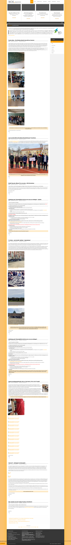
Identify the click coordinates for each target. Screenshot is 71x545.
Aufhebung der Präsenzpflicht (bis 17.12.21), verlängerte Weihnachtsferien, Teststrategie (21, 518)
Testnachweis (45, 349)
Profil (35, 1)
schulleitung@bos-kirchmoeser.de (12, 538)
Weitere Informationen (4, 544)
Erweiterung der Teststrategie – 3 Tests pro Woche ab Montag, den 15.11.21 (19, 521)
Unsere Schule (39, 1)
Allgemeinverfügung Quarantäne (29, 507)
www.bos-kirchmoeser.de (11, 539)
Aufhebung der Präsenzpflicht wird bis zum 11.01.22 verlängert (22, 339)
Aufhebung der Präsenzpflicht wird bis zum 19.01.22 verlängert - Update (24, 199)
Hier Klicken (14, 17)
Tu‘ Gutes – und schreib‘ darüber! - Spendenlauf (19, 240)
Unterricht (45, 1)
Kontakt (58, 1)
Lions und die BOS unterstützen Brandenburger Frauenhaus (22, 137)
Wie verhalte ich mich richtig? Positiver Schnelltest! (20, 501)
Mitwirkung (54, 1)
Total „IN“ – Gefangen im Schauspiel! (16, 462)
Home (32, 1)
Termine (49, 1)
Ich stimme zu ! (2, 543)
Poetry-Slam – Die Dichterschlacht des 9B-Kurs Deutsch (21, 40)
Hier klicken (28, 18)
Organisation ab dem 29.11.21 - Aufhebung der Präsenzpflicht (17, 519)
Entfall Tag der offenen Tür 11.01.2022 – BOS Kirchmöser (21, 183)
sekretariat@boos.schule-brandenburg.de (15, 361)
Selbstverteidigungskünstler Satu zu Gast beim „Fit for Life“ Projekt (24, 381)
